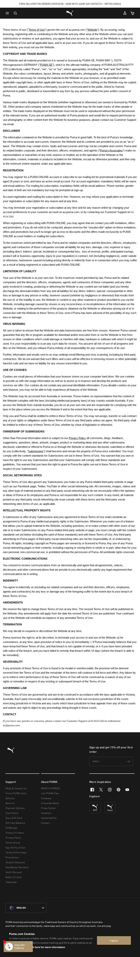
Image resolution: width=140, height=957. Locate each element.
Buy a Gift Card (13, 817)
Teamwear (11, 882)
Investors (46, 812)
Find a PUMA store (15, 793)
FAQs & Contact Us (16, 788)
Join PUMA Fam (50, 793)
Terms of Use (12, 842)
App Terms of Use (15, 847)
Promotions (12, 857)
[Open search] (15, 13)
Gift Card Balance (15, 822)
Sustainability (49, 817)
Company (46, 798)
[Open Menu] (8, 13)
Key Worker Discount (17, 867)
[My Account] (124, 13)
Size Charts (11, 812)
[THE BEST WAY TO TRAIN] (110, 807)
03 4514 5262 (97, 721)
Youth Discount (13, 872)
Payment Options (15, 808)
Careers (45, 822)
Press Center (48, 808)
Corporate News (50, 803)
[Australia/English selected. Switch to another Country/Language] (26, 908)
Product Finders (14, 832)
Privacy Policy (13, 837)
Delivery (9, 798)
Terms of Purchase (15, 852)
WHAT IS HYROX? (50, 788)
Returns (10, 803)
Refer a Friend (13, 877)
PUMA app (11, 827)
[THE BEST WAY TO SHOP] (95, 807)
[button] (8, 13)
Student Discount (15, 862)
